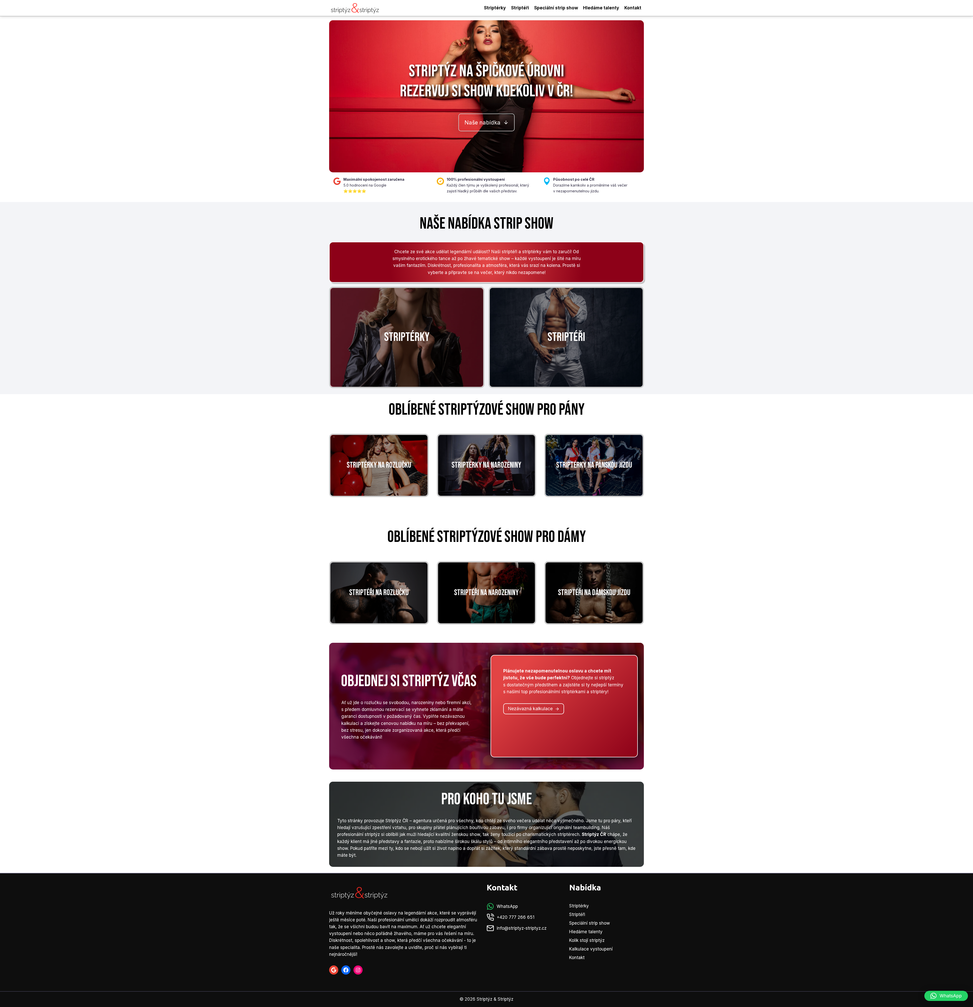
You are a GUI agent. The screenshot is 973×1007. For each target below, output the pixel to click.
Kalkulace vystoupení (591, 948)
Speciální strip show (556, 7)
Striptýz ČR (396, 820)
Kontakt (632, 7)
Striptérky (495, 7)
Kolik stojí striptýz (587, 940)
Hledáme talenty (601, 7)
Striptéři (520, 7)
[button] (946, 996)
